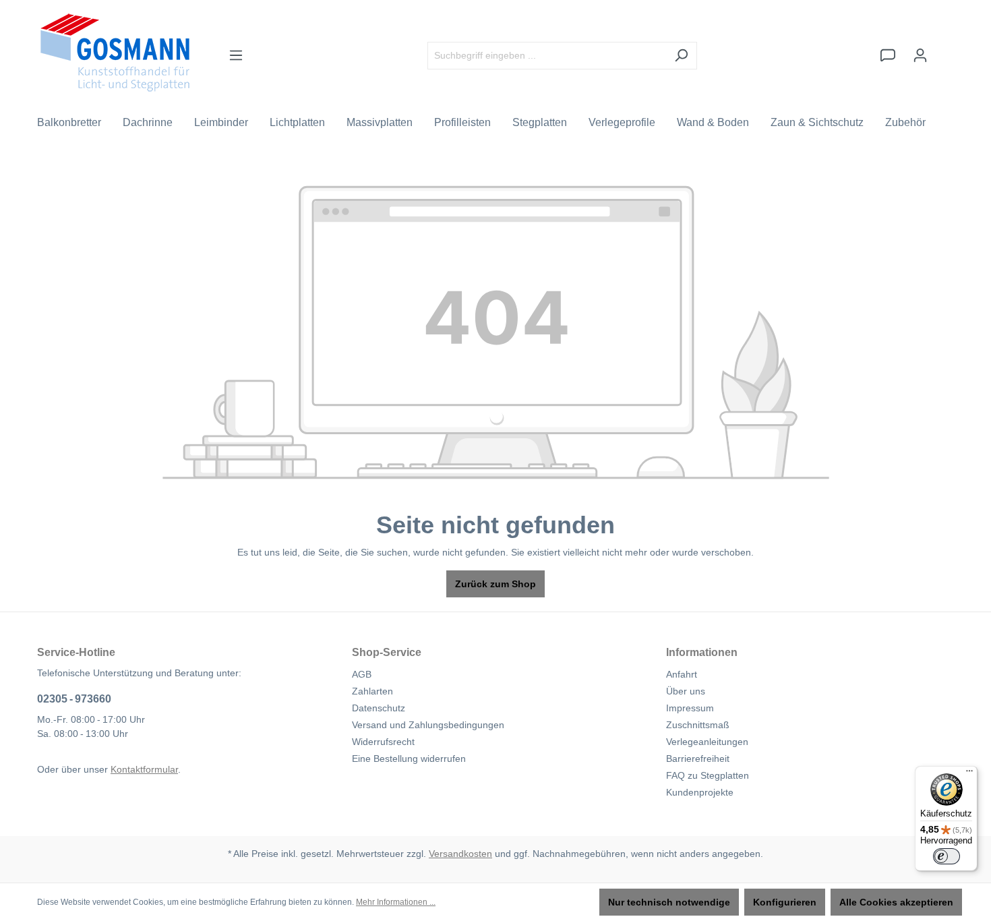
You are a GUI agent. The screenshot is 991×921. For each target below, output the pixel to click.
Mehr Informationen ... (396, 902)
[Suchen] (681, 55)
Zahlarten (372, 691)
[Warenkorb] (945, 49)
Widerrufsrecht (383, 741)
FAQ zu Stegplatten (707, 775)
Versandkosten (460, 853)
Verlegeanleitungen (707, 741)
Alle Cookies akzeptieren (896, 902)
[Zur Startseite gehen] (115, 52)
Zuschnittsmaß (697, 724)
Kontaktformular (144, 769)
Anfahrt (681, 674)
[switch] (946, 856)
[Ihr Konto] (920, 55)
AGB (361, 674)
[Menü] (236, 55)
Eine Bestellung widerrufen (409, 758)
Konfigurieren (784, 902)
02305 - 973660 (74, 699)
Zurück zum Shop (495, 583)
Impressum (690, 708)
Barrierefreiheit (697, 758)
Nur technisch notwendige (669, 902)
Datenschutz (378, 708)
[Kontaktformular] (888, 55)
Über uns (685, 691)
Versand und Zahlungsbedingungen (428, 724)
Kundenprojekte (699, 792)
